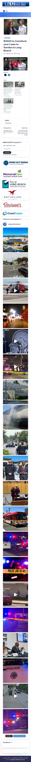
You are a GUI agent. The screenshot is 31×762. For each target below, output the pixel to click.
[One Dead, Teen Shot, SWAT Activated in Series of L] (15, 620)
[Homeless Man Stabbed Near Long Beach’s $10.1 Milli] (15, 240)
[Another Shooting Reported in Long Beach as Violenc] (15, 721)
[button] (8, 123)
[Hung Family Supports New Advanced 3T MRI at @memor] (15, 341)
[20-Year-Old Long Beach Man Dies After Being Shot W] (15, 265)
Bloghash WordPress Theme (18, 759)
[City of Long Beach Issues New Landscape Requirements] (20, 84)
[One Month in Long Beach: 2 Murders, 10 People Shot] (15, 442)
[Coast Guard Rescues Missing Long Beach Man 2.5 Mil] (15, 290)
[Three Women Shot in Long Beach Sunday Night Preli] (15, 366)
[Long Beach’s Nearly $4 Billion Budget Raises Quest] (15, 493)
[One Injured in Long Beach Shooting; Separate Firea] (15, 670)
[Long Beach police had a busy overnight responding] (15, 544)
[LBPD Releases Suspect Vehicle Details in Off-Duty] (15, 696)
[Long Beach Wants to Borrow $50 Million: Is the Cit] (15, 392)
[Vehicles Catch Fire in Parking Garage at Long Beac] (15, 417)
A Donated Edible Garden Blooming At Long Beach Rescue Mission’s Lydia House (8, 107)
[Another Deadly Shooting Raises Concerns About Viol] (15, 468)
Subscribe (7, 152)
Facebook (6, 742)
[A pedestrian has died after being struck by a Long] (15, 518)
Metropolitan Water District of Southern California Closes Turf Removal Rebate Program (8, 90)
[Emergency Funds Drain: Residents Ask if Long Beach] (15, 645)
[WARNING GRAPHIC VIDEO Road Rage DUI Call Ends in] (15, 594)
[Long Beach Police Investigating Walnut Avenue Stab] (15, 569)
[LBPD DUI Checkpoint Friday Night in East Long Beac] (15, 316)
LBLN (7, 120)
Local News (7, 37)
